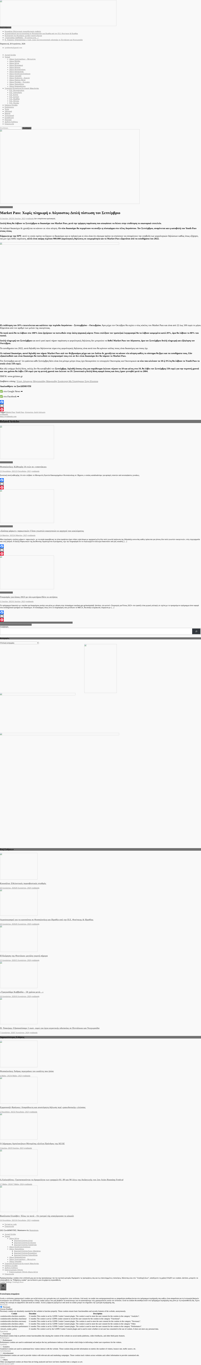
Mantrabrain (33, 1230)
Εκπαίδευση (9, 118)
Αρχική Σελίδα (10, 55)
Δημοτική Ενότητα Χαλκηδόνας (26, 1255)
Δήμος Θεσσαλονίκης (17, 70)
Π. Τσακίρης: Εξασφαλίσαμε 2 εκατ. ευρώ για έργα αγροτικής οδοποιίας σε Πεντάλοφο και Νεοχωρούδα (44, 40)
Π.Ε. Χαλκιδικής (15, 93)
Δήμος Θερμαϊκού (16, 65)
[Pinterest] (100, 409)
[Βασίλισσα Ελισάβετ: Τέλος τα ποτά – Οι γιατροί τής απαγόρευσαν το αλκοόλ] (100, 1198)
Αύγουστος (29, 412)
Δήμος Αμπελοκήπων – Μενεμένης (22, 59)
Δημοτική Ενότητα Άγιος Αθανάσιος (27, 1251)
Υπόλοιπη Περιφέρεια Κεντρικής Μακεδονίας (22, 88)
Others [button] (2, 1357)
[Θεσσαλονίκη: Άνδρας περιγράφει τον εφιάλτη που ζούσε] (100, 1054)
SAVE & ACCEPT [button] (7, 1364)
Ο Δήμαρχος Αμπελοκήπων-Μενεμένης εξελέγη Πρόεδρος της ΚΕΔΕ (32, 1143)
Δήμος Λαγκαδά (15, 76)
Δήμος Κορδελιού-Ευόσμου (19, 74)
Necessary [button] (4, 1305)
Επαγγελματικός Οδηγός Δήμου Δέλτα (23, 1272)
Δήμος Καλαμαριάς (16, 72)
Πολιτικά (8, 120)
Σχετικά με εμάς (11, 1224)
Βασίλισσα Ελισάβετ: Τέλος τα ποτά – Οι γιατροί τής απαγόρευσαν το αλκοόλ (37, 1216)
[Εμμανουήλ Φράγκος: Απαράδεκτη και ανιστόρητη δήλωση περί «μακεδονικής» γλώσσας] (100, 1090)
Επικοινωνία (9, 124)
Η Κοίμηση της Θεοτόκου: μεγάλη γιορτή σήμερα (23, 36)
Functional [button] (4, 1331)
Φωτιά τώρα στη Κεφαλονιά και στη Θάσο (16, 625)
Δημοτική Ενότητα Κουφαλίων (25, 1253)
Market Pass (10, 412)
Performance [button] (4, 1338)
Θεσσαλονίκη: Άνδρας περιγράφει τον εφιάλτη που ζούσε (27, 1071)
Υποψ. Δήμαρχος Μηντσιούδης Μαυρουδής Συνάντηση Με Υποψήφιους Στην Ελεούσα (57, 381)
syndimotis (30, 219)
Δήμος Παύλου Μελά (17, 80)
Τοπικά (7, 57)
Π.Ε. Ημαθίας (14, 99)
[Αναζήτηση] (196, 631)
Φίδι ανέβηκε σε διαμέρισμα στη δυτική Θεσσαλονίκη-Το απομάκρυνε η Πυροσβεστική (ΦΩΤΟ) (36, 623)
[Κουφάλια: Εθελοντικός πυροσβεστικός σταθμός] (100, 866)
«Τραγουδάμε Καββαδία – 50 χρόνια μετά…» (22, 38)
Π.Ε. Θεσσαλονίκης (16, 90)
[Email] (100, 406)
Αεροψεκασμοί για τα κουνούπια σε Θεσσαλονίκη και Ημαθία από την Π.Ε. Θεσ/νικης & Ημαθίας (41, 33)
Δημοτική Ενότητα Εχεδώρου (25, 1243)
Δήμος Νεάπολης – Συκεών (19, 78)
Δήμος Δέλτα (14, 63)
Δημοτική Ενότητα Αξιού (23, 1241)
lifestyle (7, 113)
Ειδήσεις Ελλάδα (11, 105)
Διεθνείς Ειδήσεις (11, 122)
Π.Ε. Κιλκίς (13, 95)
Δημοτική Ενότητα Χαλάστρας (25, 1245)
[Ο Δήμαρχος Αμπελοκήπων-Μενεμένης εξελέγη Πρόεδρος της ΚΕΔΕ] (100, 1126)
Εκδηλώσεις (9, 107)
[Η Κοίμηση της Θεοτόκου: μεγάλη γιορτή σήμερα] (100, 938)
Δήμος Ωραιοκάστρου (17, 86)
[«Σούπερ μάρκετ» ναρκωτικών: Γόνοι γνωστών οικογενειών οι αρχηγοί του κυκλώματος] (100, 506)
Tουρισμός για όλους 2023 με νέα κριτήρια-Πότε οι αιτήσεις (28, 597)
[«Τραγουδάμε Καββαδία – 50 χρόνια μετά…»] (100, 975)
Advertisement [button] (5, 1351)
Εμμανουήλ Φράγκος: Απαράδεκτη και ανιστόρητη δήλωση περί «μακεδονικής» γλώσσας (42, 1107)
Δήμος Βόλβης (14, 61)
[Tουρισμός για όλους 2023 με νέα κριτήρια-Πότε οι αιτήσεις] (100, 573)
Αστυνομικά (9, 115)
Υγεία (7, 109)
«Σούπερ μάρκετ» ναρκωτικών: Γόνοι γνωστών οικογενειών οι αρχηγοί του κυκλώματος (42, 531)
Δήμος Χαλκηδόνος (16, 84)
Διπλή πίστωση (39, 412)
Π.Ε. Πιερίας (14, 103)
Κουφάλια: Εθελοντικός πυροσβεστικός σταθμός (23, 31)
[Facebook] (100, 402)
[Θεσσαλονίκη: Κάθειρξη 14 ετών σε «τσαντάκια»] (100, 442)
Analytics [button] (3, 1344)
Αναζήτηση (4, 627)
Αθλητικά (8, 111)
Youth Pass (20, 412)
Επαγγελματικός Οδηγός (14, 1270)
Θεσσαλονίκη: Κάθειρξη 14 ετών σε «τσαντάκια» (23, 467)
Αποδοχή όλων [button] (17, 1282)
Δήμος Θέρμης (14, 67)
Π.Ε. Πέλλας (14, 101)
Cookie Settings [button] (6, 1282)
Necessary (6, 1307)
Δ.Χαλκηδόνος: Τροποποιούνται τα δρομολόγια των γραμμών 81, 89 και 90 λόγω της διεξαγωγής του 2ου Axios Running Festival (61, 1179)
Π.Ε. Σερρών (14, 97)
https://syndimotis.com (8, 416)
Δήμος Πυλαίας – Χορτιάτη (19, 82)
